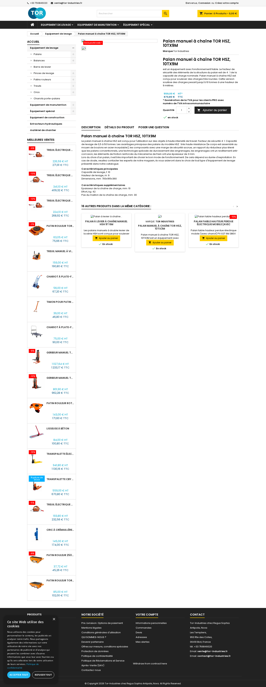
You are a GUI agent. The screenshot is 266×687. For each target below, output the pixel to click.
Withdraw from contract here (150, 663)
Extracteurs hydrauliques (46, 124)
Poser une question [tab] (153, 127)
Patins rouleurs (42, 79)
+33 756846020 (38, 3)
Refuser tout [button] (43, 674)
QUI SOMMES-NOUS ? (93, 637)
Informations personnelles (151, 623)
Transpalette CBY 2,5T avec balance (60, 479)
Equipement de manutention (97, 25)
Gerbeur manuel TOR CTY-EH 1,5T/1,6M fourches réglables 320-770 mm (60, 377)
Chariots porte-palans (47, 98)
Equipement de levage (56, 25)
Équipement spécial (136, 25)
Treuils (37, 86)
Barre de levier (42, 67)
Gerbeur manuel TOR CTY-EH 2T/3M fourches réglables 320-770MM (60, 352)
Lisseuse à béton (58, 428)
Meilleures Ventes (40, 140)
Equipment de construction (47, 117)
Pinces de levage (44, 73)
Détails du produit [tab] (119, 127)
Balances (39, 60)
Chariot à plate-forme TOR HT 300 (60, 276)
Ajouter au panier (212, 110)
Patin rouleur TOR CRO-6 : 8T (60, 580)
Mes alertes (142, 642)
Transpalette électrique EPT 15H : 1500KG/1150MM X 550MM (60, 453)
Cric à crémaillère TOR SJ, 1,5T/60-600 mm (60, 529)
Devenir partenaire (92, 642)
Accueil (33, 42)
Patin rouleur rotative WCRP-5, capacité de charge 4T (60, 403)
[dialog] (31, 649)
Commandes (143, 627)
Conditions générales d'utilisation (101, 632)
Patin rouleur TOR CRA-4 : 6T (60, 225)
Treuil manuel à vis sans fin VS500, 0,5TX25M (60, 251)
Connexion (204, 3)
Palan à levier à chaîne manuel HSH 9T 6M (106, 223)
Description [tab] (90, 127)
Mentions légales (91, 627)
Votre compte (147, 614)
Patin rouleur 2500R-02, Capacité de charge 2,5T (60, 555)
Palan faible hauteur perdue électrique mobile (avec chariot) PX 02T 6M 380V (213, 224)
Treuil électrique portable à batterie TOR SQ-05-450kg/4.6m (60, 175)
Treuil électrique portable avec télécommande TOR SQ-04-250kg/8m (60, 200)
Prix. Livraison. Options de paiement (102, 623)
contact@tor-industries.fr (214, 656)
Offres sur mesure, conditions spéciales (104, 646)
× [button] (53, 619)
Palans (38, 54)
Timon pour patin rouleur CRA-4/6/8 (60, 301)
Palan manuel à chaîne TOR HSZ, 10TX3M (160, 227)
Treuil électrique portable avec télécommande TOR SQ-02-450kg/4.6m (60, 150)
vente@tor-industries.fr (68, 3)
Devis (139, 632)
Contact (197, 614)
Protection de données (95, 651)
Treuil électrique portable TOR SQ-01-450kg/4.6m (60, 504)
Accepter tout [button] (19, 674)
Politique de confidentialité (97, 656)
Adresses (141, 637)
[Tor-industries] (41, 13)
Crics (37, 92)
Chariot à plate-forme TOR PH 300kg (60, 327)
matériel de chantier (43, 130)
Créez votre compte (226, 3)
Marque (168, 51)
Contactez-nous (91, 670)
